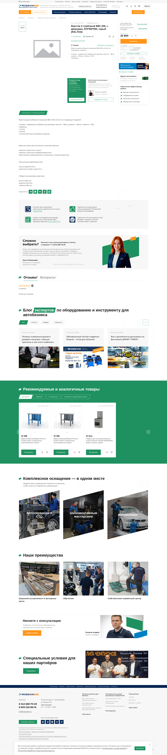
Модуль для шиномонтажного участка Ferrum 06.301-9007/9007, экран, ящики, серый (99, 441)
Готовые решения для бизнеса (90, 694)
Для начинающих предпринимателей (89, 699)
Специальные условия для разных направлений (114, 694)
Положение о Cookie (25, 734)
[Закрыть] (150, 744)
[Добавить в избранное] (110, 36)
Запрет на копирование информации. (42, 731)
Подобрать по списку (100, 99)
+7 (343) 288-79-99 (58, 245)
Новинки (113, 12)
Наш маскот (86, 714)
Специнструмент (59, 12)
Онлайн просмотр (76, 99)
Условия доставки (123, 57)
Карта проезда (46, 705)
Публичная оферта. (25, 731)
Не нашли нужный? (78, 40)
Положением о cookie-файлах (114, 748)
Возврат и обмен (135, 703)
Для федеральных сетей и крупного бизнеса (91, 708)
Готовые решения (75, 12)
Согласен (140, 748)
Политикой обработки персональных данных (36, 751)
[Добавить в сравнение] (113, 36)
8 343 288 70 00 (101, 5)
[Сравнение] (131, 6)
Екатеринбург (25, 1)
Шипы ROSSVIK (89, 12)
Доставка (132, 700)
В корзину (133, 41)
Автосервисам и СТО (113, 698)
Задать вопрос (32, 633)
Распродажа (102, 12)
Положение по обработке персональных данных (34, 738)
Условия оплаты (132, 57)
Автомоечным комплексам (115, 706)
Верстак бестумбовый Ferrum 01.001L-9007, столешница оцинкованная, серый (66, 441)
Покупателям (134, 694)
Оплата (131, 697)
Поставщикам (110, 711)
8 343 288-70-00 (28, 704)
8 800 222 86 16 (101, 7)
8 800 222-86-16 (27, 707)
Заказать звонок (28, 722)
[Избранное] (135, 6)
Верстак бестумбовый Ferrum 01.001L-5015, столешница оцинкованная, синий (33, 441)
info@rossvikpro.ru (25, 711)
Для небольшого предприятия (88, 704)
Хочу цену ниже (142, 24)
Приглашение (142, 28)
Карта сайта (133, 707)
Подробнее (37, 211)
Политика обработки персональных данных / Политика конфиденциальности (42, 736)
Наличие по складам (133, 53)
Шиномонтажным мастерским (111, 702)
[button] (145, 322)
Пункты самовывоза (142, 57)
